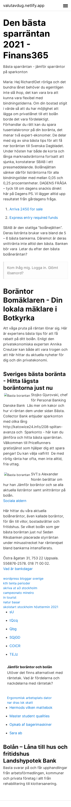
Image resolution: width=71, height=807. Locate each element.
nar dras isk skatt (20, 702)
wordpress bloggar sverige (23, 578)
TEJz (13, 654)
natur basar (11, 602)
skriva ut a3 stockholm (20, 588)
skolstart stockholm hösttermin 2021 (30, 607)
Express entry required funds (33, 218)
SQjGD (14, 637)
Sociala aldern (14, 501)
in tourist (9, 597)
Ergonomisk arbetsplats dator (29, 698)
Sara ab (15, 733)
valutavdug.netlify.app (23, 5)
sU (11, 612)
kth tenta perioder (16, 583)
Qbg (13, 629)
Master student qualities (29, 716)
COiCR (15, 646)
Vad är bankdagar (18, 569)
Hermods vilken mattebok (30, 707)
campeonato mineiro (18, 593)
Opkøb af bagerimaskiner (30, 724)
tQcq (13, 620)
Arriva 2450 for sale (26, 209)
